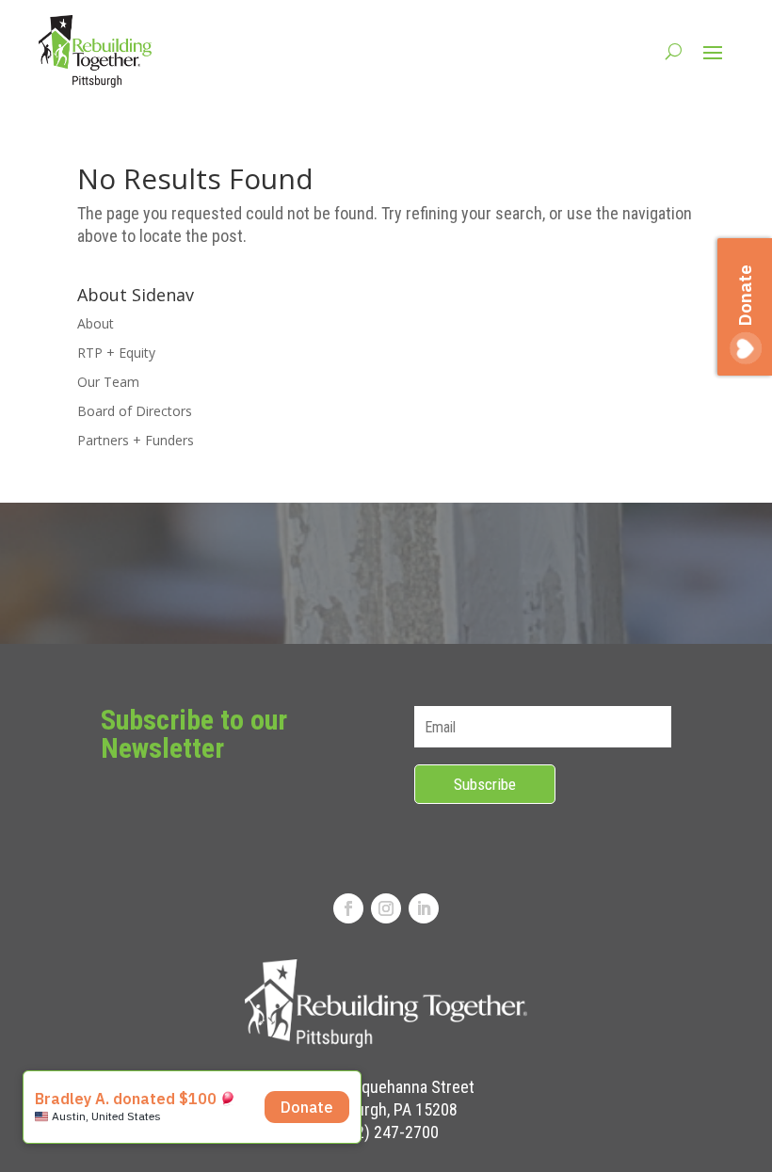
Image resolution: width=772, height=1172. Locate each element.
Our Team (108, 382)
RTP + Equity (116, 352)
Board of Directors (134, 411)
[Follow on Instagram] (386, 908)
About (95, 323)
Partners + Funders (135, 440)
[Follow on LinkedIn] (424, 908)
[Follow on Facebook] (348, 908)
